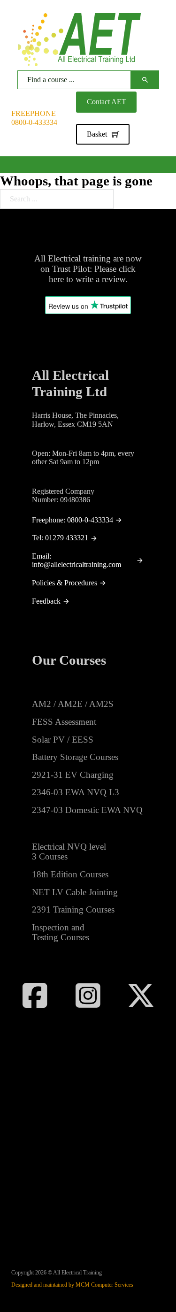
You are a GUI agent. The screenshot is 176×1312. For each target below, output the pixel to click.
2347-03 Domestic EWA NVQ (87, 810)
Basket (97, 134)
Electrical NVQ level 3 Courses (69, 851)
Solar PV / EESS (62, 739)
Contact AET (106, 102)
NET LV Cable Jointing (75, 892)
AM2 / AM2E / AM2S (73, 704)
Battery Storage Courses (75, 757)
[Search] (145, 79)
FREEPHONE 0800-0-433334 (34, 117)
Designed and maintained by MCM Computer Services (72, 1285)
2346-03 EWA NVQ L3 (75, 792)
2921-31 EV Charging (73, 775)
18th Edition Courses (70, 874)
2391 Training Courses (73, 909)
